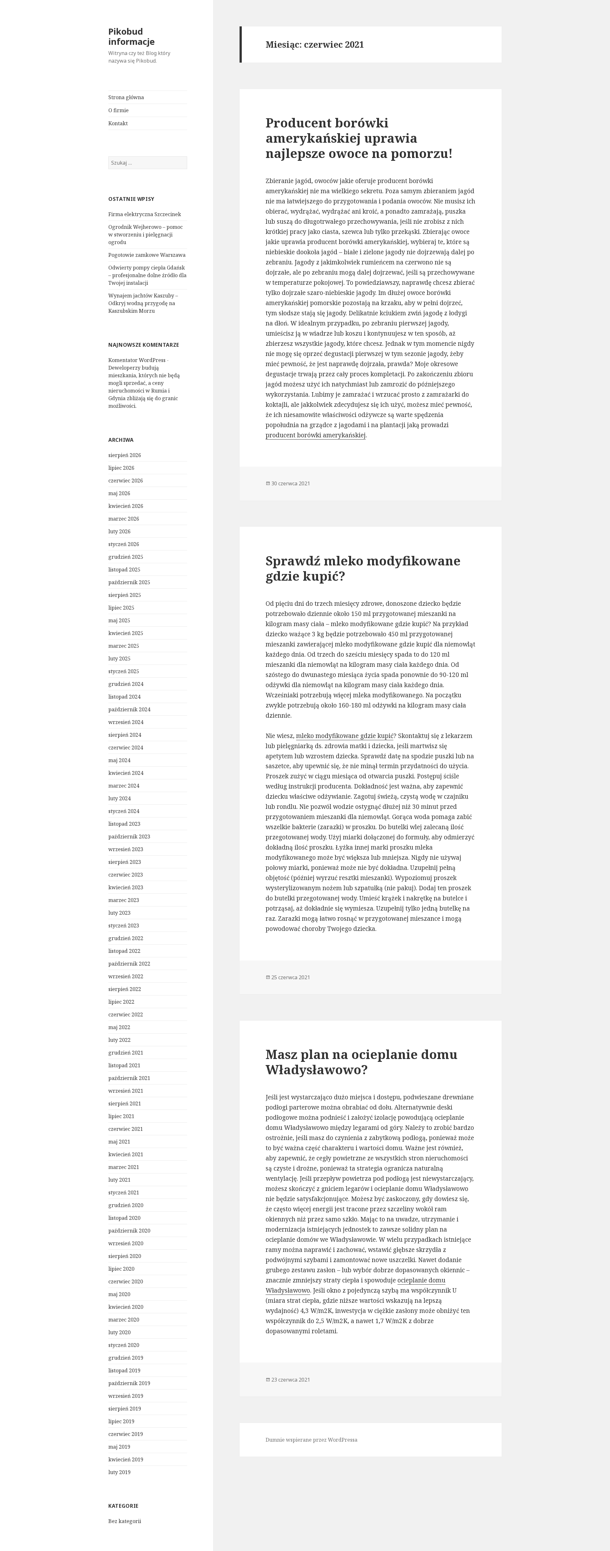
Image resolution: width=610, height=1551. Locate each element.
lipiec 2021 (121, 1116)
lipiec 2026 (121, 467)
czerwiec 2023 (125, 874)
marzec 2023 (123, 900)
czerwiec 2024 (125, 747)
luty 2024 (119, 798)
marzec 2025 (123, 645)
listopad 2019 (124, 1370)
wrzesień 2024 (125, 722)
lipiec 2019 (121, 1421)
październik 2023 (129, 836)
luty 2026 (119, 531)
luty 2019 (119, 1472)
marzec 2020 (123, 1319)
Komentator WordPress (137, 360)
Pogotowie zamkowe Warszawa (147, 254)
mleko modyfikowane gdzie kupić (344, 736)
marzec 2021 (123, 1167)
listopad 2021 (124, 1065)
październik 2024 (129, 709)
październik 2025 (129, 582)
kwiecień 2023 (125, 887)
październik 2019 (129, 1383)
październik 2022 (129, 963)
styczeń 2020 (123, 1345)
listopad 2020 (124, 1217)
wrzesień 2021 (125, 1090)
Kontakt (118, 123)
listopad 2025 (124, 569)
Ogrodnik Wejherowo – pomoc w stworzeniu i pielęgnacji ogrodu (145, 234)
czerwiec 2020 (125, 1281)
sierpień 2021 (124, 1103)
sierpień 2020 (124, 1256)
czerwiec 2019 (125, 1434)
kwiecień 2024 (125, 772)
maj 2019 (119, 1446)
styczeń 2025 (123, 671)
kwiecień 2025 (125, 633)
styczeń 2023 (123, 925)
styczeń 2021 (123, 1192)
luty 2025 (119, 658)
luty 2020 (119, 1332)
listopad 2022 (124, 950)
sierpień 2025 (124, 594)
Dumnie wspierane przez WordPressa (311, 1439)
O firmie (118, 110)
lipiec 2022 (121, 1001)
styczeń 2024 (123, 811)
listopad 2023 (124, 823)
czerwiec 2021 (125, 1128)
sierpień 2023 (124, 861)
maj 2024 (119, 760)
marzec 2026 (123, 518)
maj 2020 (119, 1294)
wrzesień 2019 (125, 1395)
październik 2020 (129, 1230)
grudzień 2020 (125, 1205)
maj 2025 (119, 620)
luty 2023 (119, 912)
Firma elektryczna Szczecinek (144, 214)
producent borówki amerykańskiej (316, 435)
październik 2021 (129, 1078)
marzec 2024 (123, 785)
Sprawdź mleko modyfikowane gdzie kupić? (363, 568)
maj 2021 (119, 1141)
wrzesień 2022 (125, 976)
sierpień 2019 (124, 1408)
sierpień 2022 (124, 989)
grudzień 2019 (125, 1357)
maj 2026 (119, 493)
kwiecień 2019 (125, 1459)
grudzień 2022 (125, 938)
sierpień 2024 (124, 734)
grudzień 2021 (125, 1052)
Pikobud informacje (131, 36)
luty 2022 (119, 1039)
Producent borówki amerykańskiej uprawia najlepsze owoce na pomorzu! (359, 137)
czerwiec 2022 (125, 1014)
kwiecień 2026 (125, 505)
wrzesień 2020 (125, 1243)
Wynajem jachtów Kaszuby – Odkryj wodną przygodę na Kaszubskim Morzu (143, 303)
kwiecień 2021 (125, 1154)
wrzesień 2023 (125, 849)
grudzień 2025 (125, 556)
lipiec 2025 (121, 607)
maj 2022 (119, 1027)
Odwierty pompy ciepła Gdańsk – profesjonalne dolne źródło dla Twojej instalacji (147, 275)
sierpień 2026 (124, 455)
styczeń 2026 (123, 544)
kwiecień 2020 (125, 1306)
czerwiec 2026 (125, 480)
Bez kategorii (124, 1521)
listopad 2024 (124, 696)
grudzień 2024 (125, 683)
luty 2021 (119, 1179)
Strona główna (126, 97)
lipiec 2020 (121, 1268)
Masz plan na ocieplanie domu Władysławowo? (362, 1062)
